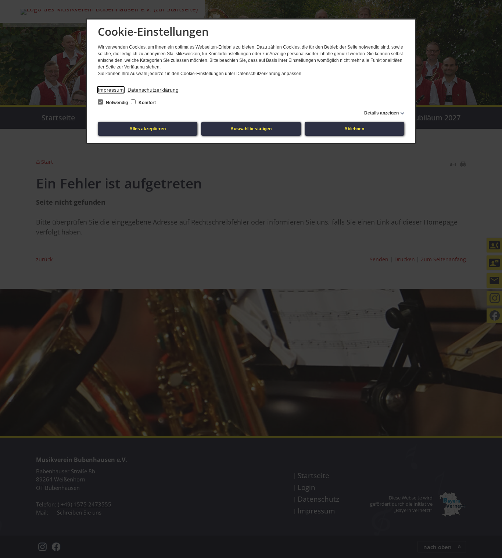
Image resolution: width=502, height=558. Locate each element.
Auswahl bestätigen (251, 128)
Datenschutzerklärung (153, 90)
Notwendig (117, 102)
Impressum (111, 90)
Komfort (146, 102)
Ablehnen (354, 128)
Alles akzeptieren (147, 128)
